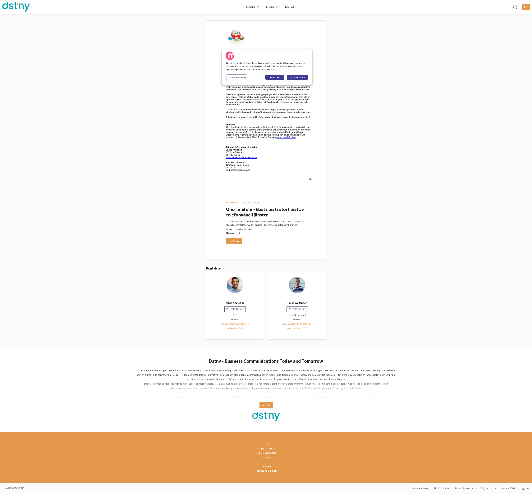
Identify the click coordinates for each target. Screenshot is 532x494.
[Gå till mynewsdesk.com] (14, 488)
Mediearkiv (272, 6)
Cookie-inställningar (236, 77)
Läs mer (266, 404)
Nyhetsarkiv (252, 6)
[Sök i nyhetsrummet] (515, 7)
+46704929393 (235, 328)
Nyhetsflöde (508, 488)
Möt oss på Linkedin (266, 470)
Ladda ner (233, 241)
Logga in (524, 488)
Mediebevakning (420, 488)
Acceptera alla (297, 77)
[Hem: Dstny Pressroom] (16, 7)
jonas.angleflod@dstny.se (235, 323)
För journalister (488, 488)
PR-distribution (441, 488)
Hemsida (266, 466)
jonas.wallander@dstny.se (297, 323)
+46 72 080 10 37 (297, 328)
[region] (267, 67)
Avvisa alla (274, 77)
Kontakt (289, 6)
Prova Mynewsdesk (465, 488)
